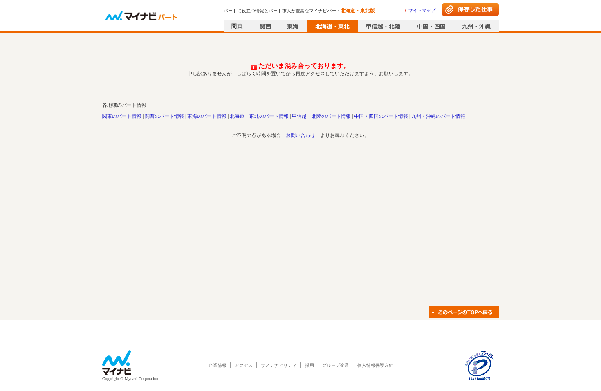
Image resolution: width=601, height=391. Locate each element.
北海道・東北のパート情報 (259, 116)
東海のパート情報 (206, 116)
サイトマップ (421, 10)
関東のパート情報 (121, 116)
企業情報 (217, 365)
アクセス (244, 365)
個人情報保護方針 (375, 365)
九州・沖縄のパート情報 (438, 116)
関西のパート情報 (164, 116)
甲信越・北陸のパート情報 (321, 116)
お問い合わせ (300, 135)
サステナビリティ (279, 365)
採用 (309, 365)
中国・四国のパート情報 (381, 116)
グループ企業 (335, 365)
